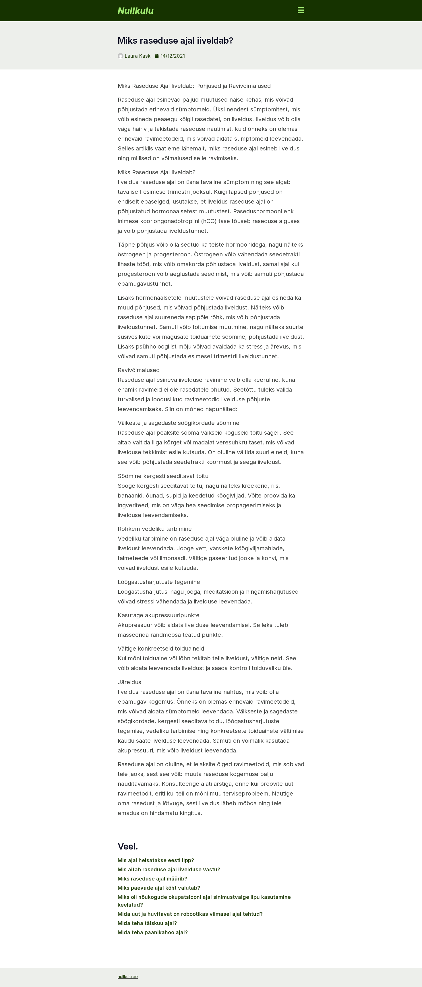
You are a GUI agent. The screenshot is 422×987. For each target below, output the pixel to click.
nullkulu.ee (128, 976)
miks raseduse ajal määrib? (152, 879)
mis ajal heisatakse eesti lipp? (156, 860)
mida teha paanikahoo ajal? (153, 932)
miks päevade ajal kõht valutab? (159, 888)
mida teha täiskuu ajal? (147, 923)
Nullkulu (136, 10)
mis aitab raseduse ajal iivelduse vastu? (169, 869)
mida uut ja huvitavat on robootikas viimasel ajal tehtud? (190, 914)
